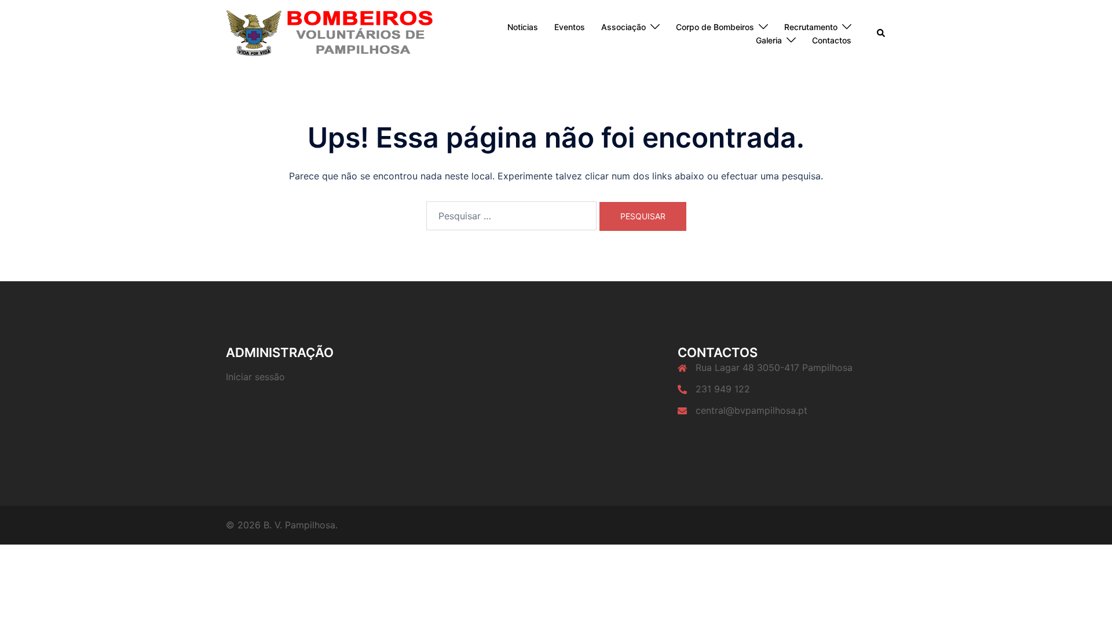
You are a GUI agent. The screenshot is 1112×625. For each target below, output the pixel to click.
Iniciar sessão (255, 377)
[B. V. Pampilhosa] (330, 33)
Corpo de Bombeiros (715, 27)
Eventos (569, 27)
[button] (881, 33)
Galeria (769, 40)
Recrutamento (810, 27)
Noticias (522, 27)
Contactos (831, 40)
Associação (623, 27)
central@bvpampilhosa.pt (751, 410)
